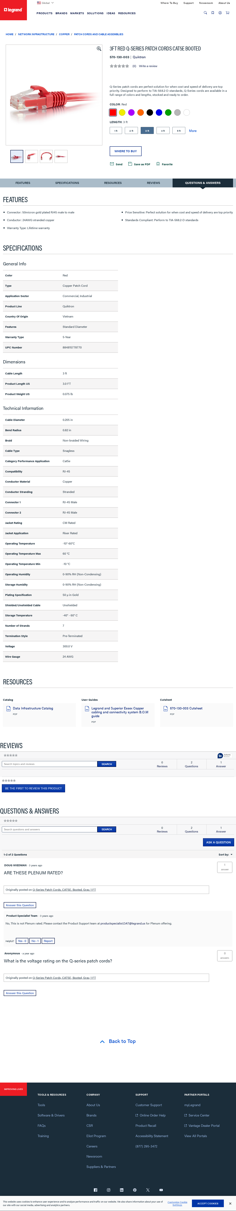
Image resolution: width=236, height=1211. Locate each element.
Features (22, 183)
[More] (192, 130)
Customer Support (149, 1104)
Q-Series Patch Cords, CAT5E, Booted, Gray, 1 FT (64, 889)
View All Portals (195, 1135)
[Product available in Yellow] (122, 112)
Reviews (153, 183)
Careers (91, 1146)
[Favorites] (212, 12)
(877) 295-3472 (146, 1146)
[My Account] (220, 12)
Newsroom (94, 1156)
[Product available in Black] (150, 112)
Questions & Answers (203, 183)
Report (48, 941)
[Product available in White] (186, 112)
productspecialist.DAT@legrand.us (122, 923)
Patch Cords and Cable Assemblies (98, 34)
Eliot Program (96, 1135)
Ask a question (218, 842)
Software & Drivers (51, 1115)
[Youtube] (161, 1190)
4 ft (163, 130)
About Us (93, 1104)
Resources (113, 183)
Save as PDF (141, 164)
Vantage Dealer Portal (204, 1125)
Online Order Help (153, 1115)
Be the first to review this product (35, 789)
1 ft (116, 130)
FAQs (42, 1125)
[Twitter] (148, 1190)
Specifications (67, 183)
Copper (64, 34)
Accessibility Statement (152, 1135)
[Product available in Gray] (177, 112)
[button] (98, 48)
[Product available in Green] (168, 112)
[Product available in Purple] (131, 112)
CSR (89, 1125)
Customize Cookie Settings (177, 1203)
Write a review (148, 65)
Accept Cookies (207, 1203)
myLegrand (192, 1104)
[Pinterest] (135, 1190)
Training (43, 1135)
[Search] (205, 12)
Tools (41, 1104)
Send (118, 164)
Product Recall (146, 1125)
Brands (91, 1115)
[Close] (230, 1204)
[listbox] (54, 95)
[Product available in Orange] (140, 112)
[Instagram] (108, 1190)
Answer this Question (20, 905)
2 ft (131, 130)
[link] (11, 755)
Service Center (199, 1115)
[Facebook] (95, 1190)
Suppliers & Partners (101, 1166)
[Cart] (227, 12)
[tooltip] (225, 756)
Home (9, 34)
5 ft (179, 130)
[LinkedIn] (121, 1190)
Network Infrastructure (36, 34)
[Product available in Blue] (159, 112)
